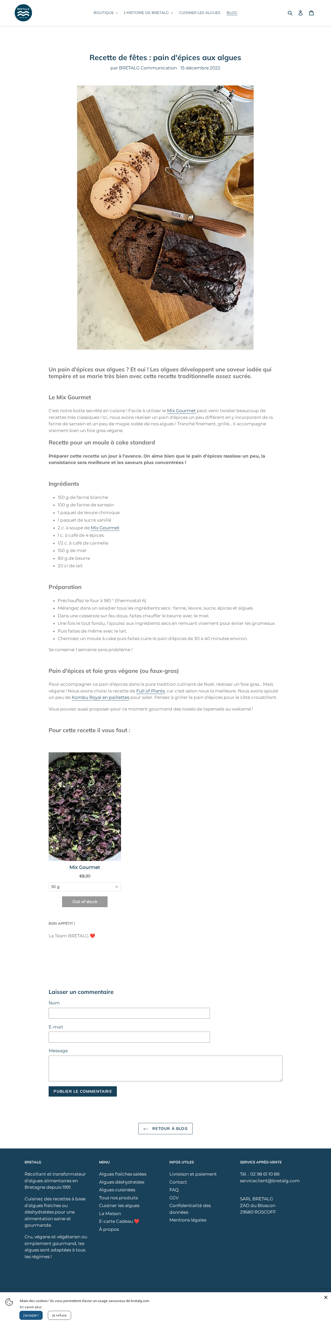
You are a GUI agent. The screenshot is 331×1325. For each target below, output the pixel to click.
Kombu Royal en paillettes (100, 697)
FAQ (174, 1189)
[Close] (325, 1297)
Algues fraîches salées (122, 1174)
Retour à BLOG (169, 1128)
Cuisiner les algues (119, 1205)
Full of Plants (150, 690)
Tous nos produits (118, 1197)
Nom (54, 1002)
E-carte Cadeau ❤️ (119, 1221)
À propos (109, 1229)
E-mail (56, 1026)
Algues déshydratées (121, 1182)
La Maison (110, 1213)
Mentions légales (187, 1220)
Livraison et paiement (193, 1174)
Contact (178, 1182)
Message (58, 1050)
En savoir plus (31, 1307)
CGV (174, 1197)
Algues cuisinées (117, 1189)
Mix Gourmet (181, 410)
